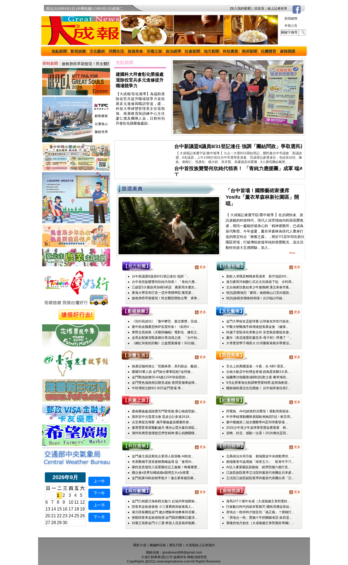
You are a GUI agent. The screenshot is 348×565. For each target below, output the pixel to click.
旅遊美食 (135, 51)
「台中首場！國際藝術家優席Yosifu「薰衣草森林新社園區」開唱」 (262, 197)
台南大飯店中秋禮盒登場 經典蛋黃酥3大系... (258, 372)
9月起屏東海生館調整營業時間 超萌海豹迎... (258, 383)
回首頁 (259, 8)
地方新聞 (211, 51)
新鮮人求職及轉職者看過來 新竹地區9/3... (257, 276)
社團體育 (268, 51)
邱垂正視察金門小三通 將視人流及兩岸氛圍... (164, 523)
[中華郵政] (76, 421)
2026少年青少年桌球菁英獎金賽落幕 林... (257, 428)
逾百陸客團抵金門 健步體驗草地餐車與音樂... (164, 512)
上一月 (99, 505)
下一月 (99, 517)
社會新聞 (192, 51)
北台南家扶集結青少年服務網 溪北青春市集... (258, 287)
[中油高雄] (76, 140)
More (292, 252)
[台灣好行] (76, 321)
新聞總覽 (290, 18)
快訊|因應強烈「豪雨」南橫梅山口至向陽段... (258, 293)
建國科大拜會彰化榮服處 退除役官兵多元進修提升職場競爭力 (140, 80)
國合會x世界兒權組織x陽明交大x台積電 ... (163, 473)
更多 (203, 267)
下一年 (99, 493)
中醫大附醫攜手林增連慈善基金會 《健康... (257, 327)
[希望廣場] (76, 444)
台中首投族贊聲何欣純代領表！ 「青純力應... (164, 282)
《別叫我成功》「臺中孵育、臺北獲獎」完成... (166, 321)
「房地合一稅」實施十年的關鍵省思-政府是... (259, 517)
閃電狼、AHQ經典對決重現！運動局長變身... (258, 411)
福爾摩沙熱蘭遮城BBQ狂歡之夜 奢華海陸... (257, 377)
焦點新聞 (59, 51)
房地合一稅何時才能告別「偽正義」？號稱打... (260, 512)
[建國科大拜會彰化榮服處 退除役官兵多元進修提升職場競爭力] (238, 133)
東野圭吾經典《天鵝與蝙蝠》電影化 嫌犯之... (166, 332)
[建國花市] (76, 400)
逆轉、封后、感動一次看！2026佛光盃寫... (257, 433)
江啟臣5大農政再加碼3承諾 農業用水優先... (164, 287)
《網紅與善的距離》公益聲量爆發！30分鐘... (164, 343)
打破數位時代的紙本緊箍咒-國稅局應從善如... (259, 507)
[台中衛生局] (76, 169)
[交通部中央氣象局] (76, 466)
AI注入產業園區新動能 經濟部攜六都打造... (258, 467)
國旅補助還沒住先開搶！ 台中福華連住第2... (258, 388)
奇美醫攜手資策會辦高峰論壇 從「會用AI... (163, 462)
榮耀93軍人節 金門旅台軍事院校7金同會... (162, 372)
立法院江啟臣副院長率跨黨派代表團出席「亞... (260, 478)
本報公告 (290, 26)
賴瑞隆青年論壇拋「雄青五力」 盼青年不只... (260, 462)
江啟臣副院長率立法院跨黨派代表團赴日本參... (260, 473)
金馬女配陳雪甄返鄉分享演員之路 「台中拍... (166, 338)
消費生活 (116, 51)
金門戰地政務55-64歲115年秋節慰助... (160, 377)
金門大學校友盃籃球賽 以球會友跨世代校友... (258, 321)
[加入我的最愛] (240, 8)
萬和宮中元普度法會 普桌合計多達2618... (162, 417)
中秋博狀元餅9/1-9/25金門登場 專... (157, 388)
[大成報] (79, 43)
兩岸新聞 (249, 51)
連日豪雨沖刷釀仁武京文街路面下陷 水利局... (260, 282)
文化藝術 (97, 51)
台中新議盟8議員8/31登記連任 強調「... (160, 276)
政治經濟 (173, 51)
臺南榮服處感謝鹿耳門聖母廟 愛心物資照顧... (164, 411)
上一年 (99, 481)
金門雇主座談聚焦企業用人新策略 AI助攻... (163, 456)
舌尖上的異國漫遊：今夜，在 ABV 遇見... (256, 366)
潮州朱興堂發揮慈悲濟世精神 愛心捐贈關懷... (164, 433)
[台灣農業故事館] (76, 376)
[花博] (76, 345)
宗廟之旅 (154, 51)
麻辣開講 (287, 51)
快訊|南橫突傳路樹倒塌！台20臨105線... (255, 298)
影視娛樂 (78, 51)
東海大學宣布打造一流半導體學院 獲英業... (163, 293)
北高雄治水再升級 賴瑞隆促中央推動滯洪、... (260, 456)
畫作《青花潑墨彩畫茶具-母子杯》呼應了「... (259, 338)
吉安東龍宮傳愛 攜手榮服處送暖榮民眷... (161, 422)
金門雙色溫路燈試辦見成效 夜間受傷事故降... (164, 383)
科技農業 (230, 51)
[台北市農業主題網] (76, 264)
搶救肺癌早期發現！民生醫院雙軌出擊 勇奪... (166, 298)
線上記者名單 (277, 8)
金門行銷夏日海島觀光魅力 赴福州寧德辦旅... (164, 501)
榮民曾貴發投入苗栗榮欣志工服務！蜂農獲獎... (166, 467)
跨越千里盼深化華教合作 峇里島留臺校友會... (258, 332)
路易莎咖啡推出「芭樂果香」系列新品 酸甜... (166, 366)
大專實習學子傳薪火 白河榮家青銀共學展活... (258, 343)
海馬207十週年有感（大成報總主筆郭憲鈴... (258, 501)
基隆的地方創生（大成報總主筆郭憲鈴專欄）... (260, 523)
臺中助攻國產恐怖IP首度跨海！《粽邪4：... (163, 327)
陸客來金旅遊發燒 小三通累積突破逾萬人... (163, 507)
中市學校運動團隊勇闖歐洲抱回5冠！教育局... (259, 417)
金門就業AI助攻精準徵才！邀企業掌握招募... (164, 478)
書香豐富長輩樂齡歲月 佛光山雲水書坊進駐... (164, 428)
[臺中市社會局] (76, 245)
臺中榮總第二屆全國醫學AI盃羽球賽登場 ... (257, 422)
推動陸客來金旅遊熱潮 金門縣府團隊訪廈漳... (164, 517)
